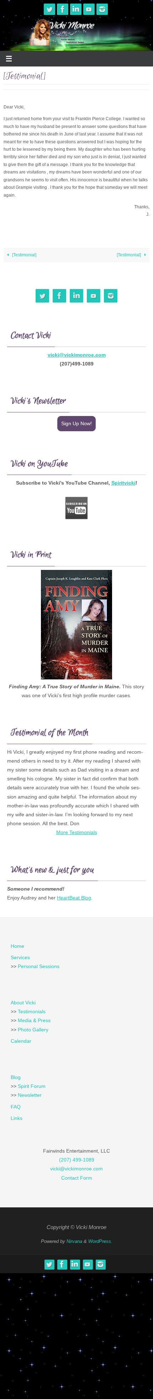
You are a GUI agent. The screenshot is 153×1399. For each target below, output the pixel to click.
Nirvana (74, 1241)
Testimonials (32, 1011)
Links (16, 1118)
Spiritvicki (123, 483)
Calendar (21, 1041)
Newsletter (30, 1095)
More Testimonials (76, 832)
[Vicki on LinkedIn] (75, 9)
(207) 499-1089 (76, 1160)
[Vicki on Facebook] (62, 9)
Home (17, 946)
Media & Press (34, 1020)
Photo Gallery (33, 1029)
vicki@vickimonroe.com (77, 355)
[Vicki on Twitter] (49, 9)
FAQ (16, 1107)
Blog (16, 1077)
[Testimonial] (23, 254)
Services (20, 957)
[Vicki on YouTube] (89, 9)
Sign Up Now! (76, 423)
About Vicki (23, 1002)
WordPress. (100, 1241)
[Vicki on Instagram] (102, 9)
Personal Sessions (38, 966)
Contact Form (76, 1178)
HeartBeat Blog (74, 898)
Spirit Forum (32, 1086)
